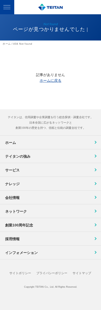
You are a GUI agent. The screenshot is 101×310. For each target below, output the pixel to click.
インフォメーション (21, 253)
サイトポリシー (20, 273)
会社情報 (12, 198)
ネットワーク (16, 211)
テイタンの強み (18, 156)
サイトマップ (82, 273)
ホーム (10, 142)
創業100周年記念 (19, 225)
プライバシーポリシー (51, 273)
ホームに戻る (50, 80)
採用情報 (12, 239)
